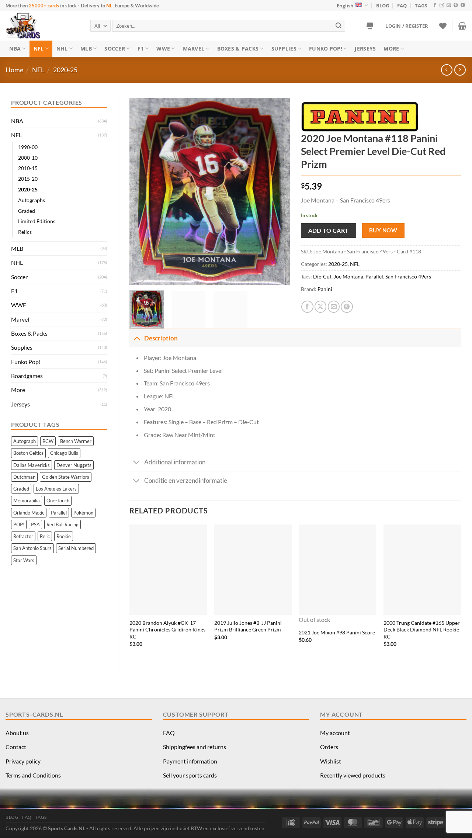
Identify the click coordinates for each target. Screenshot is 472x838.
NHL (62, 48)
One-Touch (57, 500)
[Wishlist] (443, 26)
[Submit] (338, 26)
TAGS (421, 5)
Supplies (283, 48)
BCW (47, 441)
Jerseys (365, 48)
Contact (16, 746)
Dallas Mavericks (31, 465)
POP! (18, 524)
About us (17, 732)
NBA (15, 48)
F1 (141, 48)
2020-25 (65, 70)
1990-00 (28, 147)
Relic (45, 536)
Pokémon (83, 513)
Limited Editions (36, 221)
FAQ (402, 5)
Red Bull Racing (62, 524)
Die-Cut (322, 276)
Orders (329, 746)
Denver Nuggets (73, 465)
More (391, 48)
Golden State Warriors (65, 477)
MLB (86, 48)
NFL (39, 48)
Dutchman (24, 477)
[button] (406, 25)
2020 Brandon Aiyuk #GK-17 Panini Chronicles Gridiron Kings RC (167, 630)
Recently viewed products (352, 775)
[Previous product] (460, 70)
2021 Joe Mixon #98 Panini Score (337, 632)
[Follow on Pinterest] (456, 5)
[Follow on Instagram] (442, 5)
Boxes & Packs (238, 48)
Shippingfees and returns (194, 746)
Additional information (174, 462)
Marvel (194, 48)
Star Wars (23, 560)
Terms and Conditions (33, 775)
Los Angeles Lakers (56, 489)
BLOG (382, 5)
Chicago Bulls (64, 453)
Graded (26, 211)
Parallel (59, 513)
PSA (35, 524)
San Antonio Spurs (32, 548)
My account (335, 732)
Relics (25, 232)
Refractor (23, 536)
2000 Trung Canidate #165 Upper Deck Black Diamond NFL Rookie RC (422, 630)
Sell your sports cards (190, 775)
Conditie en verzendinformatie (185, 480)
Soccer (114, 48)
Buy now (383, 230)
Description (161, 338)
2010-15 (28, 168)
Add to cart (328, 230)
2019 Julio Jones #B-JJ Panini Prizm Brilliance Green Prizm (248, 626)
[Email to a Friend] (334, 307)
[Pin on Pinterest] (347, 307)
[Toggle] (136, 338)
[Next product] (446, 70)
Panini (324, 289)
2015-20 (28, 179)
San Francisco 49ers (408, 276)
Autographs (31, 200)
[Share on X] (321, 307)
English (345, 5)
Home (14, 70)
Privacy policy (23, 761)
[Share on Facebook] (307, 307)
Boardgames (27, 375)
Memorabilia (26, 500)
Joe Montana (348, 276)
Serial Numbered (76, 548)
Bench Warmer (75, 441)
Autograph (24, 441)
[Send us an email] (449, 5)
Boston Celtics (28, 453)
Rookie (63, 536)
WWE (163, 48)
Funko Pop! (325, 48)
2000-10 (28, 158)
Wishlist (330, 761)
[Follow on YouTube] (463, 5)
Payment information (190, 761)
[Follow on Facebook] (435, 5)
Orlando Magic (28, 513)
